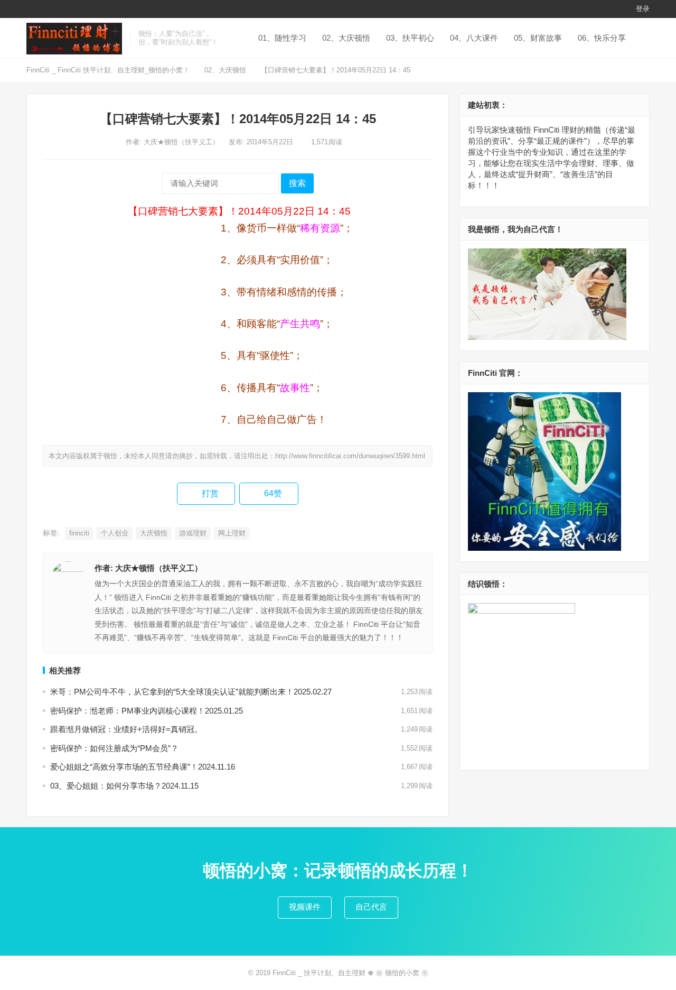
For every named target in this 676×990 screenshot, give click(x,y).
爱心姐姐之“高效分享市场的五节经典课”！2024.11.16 (142, 766)
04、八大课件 (474, 37)
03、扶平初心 (410, 37)
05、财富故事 (538, 37)
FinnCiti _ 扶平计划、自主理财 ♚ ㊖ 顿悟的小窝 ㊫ (350, 973)
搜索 (297, 183)
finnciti (79, 533)
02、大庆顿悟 (346, 37)
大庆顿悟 (153, 533)
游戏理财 (192, 533)
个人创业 (114, 533)
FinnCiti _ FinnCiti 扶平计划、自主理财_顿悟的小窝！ (108, 70)
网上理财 (232, 533)
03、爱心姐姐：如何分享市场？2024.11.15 (124, 785)
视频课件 (305, 906)
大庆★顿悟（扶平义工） (182, 142)
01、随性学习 (282, 37)
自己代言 (371, 906)
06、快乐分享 (602, 37)
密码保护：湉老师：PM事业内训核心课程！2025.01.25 (146, 710)
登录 (643, 9)
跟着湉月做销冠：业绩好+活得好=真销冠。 (126, 729)
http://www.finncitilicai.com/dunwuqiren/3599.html (350, 456)
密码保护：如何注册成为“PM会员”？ (114, 748)
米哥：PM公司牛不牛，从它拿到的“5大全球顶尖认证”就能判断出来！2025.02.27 (191, 691)
